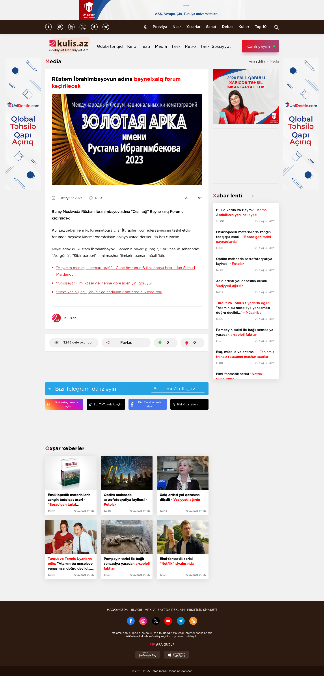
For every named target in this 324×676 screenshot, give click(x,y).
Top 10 (261, 27)
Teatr (146, 46)
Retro (190, 46)
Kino (131, 46)
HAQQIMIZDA (117, 609)
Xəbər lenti (228, 195)
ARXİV (150, 609)
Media (161, 46)
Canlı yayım (258, 46)
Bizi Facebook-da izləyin (150, 404)
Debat (227, 27)
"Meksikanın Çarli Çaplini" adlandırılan (109, 292)
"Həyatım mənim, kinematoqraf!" (125, 271)
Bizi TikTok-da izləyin (107, 404)
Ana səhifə (257, 61)
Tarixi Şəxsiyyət (215, 46)
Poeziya (160, 27)
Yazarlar (193, 27)
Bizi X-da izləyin (187, 404)
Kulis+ (244, 27)
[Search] (276, 27)
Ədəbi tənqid (110, 46)
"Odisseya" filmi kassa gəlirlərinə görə (104, 283)
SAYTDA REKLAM (171, 609)
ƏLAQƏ (136, 609)
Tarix (176, 46)
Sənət (211, 27)
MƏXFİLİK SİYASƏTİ (202, 609)
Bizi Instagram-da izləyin (66, 404)
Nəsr (177, 27)
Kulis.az (70, 318)
